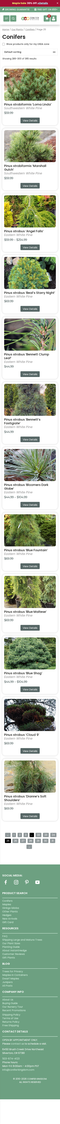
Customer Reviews (13, 954)
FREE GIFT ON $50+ (47, 9)
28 (30, 841)
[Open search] (13, 18)
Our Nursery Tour (12, 1007)
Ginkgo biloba (10, 908)
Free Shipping (10, 1025)
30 (45, 841)
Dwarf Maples (10, 978)
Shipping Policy (11, 1014)
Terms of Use (10, 1018)
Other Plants (10, 911)
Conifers (30, 29)
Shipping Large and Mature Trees (22, 940)
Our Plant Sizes (11, 943)
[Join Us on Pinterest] (27, 884)
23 (45, 835)
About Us (7, 999)
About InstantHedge (14, 950)
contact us (17, 1043)
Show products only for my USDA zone (27, 44)
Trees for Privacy (12, 971)
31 (53, 841)
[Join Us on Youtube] (37, 884)
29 (38, 841)
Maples (6, 904)
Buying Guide (10, 1003)
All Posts (7, 985)
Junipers (7, 982)
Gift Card (7, 922)
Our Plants (17, 29)
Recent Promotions (14, 1010)
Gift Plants (8, 957)
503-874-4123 (11, 1058)
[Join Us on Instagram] (16, 884)
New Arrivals (9, 918)
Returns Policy (10, 1022)
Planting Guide (11, 947)
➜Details (42, 3)
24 (53, 835)
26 (15, 841)
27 (23, 841)
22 (38, 835)
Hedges (6, 915)
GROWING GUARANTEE (17, 9)
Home (5, 29)
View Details (30, 120)
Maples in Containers (15, 975)
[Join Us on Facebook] (5, 884)
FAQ (4, 936)
